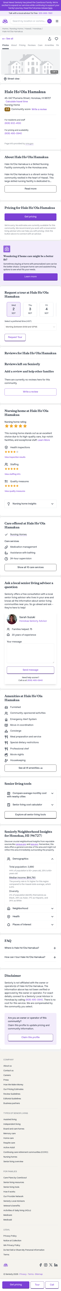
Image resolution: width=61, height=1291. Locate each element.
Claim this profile (30, 1037)
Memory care (9, 1134)
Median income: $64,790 (22, 878)
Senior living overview (13, 1162)
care (40, 45)
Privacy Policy (10, 1236)
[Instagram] (45, 1265)
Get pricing (30, 217)
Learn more (30, 277)
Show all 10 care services (30, 567)
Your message (14, 642)
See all (9, 39)
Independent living (12, 1124)
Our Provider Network (13, 1196)
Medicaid (7, 1220)
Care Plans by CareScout (15, 1178)
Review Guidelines (11, 1094)
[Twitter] (50, 1265)
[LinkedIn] (56, 1265)
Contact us (8, 1071)
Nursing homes (10, 1157)
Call (52, 1285)
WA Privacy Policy (11, 1245)
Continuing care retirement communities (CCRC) (25, 1152)
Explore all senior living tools (30, 815)
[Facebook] (40, 1265)
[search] (50, 21)
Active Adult (9, 1148)
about (14, 45)
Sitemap (39, 1274)
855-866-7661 (45, 13)
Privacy (23, 1274)
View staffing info (12, 474)
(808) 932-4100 (13, 123)
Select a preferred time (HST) (18, 321)
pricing (22, 45)
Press (6, 1080)
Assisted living (10, 1120)
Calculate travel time (17, 102)
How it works (9, 1192)
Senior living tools (11, 1187)
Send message (30, 670)
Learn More (44, 440)
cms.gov (29, 144)
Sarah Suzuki (27, 617)
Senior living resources (13, 1182)
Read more (30, 189)
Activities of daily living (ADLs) (17, 1211)
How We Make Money (13, 1085)
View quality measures (15, 491)
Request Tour (15, 337)
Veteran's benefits (11, 1206)
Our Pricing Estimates (13, 1089)
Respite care (9, 1143)
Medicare (7, 1215)
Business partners (11, 1103)
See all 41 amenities (29, 768)
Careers (7, 1075)
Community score (20, 109)
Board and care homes (13, 1129)
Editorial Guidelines (12, 1099)
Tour (37, 1285)
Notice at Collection (12, 1241)
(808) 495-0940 (13, 133)
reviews (32, 45)
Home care (8, 1138)
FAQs (58, 45)
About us (7, 1066)
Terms (6, 1255)
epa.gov (34, 844)
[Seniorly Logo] (5, 21)
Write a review (30, 392)
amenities (49, 45)
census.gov (21, 844)
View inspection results (15, 457)
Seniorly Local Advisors (14, 1201)
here (50, 8)
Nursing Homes (18, 534)
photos (5, 45)
